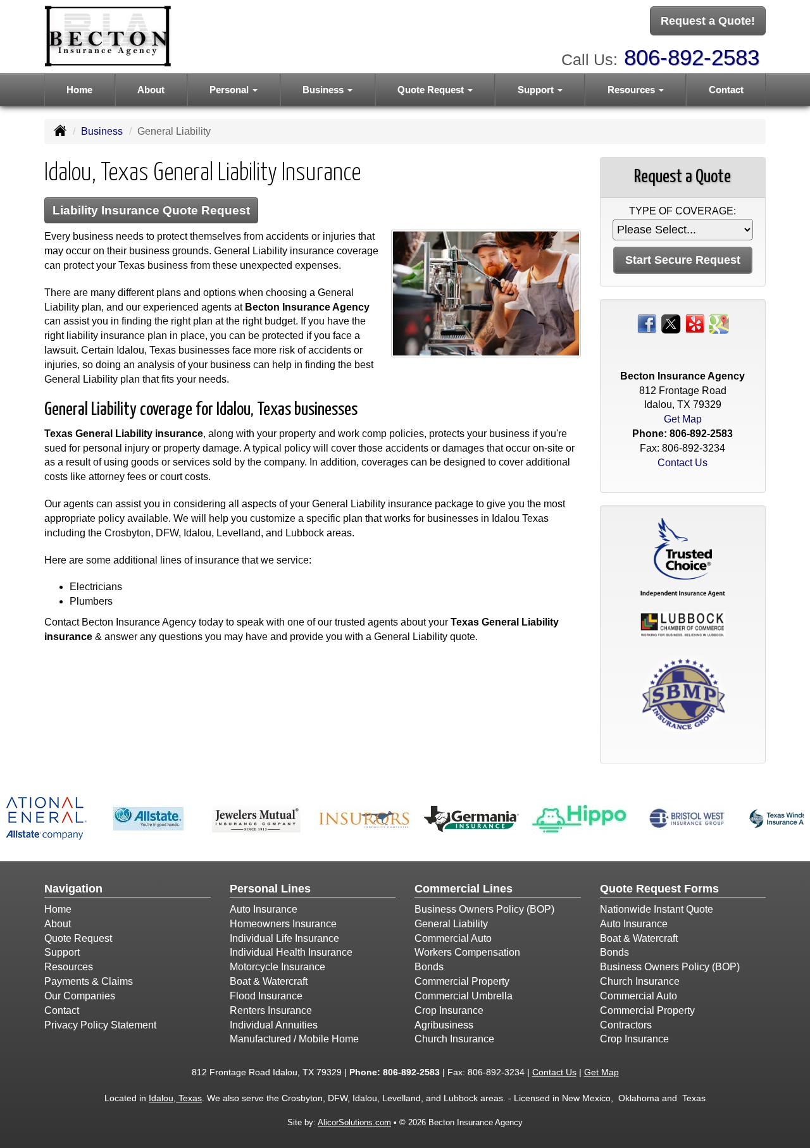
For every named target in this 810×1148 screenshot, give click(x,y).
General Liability (451, 923)
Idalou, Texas (175, 1098)
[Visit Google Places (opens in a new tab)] (719, 323)
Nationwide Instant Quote (656, 909)
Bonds (429, 966)
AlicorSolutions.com (354, 1122)
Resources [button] (632, 89)
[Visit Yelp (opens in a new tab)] (695, 323)
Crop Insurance (448, 1010)
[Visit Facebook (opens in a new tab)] (647, 323)
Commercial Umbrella (463, 996)
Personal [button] (230, 89)
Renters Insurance (271, 1010)
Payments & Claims (88, 981)
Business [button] (324, 89)
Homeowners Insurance (283, 923)
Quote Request (78, 938)
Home (79, 89)
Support (62, 952)
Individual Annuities (274, 1025)
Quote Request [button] (431, 89)
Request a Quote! (708, 21)
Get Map (683, 419)
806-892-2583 (691, 57)
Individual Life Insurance (284, 938)
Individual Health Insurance (291, 952)
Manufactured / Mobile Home (294, 1039)
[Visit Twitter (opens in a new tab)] (671, 323)
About (151, 89)
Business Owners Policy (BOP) (484, 909)
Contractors (626, 1025)
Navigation (73, 888)
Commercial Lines (463, 888)
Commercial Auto (453, 938)
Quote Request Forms (659, 888)
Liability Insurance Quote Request (151, 210)
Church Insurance (454, 1039)
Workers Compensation (467, 952)
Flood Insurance (266, 996)
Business (102, 131)
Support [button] (537, 89)
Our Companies (79, 996)
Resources (68, 966)
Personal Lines (270, 888)
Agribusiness (443, 1025)
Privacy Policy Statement (100, 1025)
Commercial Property (461, 981)
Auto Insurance (263, 909)
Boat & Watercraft (269, 981)
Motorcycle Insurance (277, 966)
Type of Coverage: (682, 211)
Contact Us (682, 462)
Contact (726, 89)
